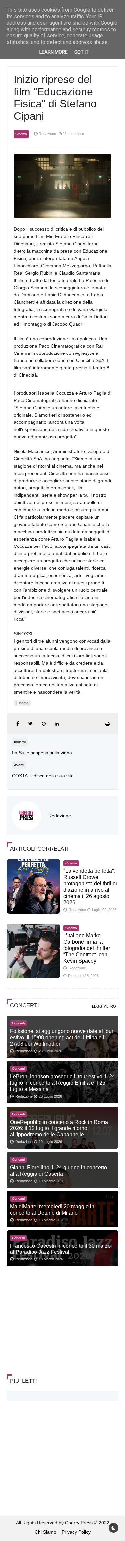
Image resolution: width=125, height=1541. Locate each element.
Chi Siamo (45, 1532)
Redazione (59, 815)
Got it (81, 52)
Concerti (18, 1023)
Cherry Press (79, 1522)
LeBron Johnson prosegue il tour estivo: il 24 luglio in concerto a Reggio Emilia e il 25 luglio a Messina (62, 1082)
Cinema (21, 134)
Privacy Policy (76, 1532)
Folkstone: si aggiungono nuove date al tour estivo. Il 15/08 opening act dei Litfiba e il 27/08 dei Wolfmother (61, 1037)
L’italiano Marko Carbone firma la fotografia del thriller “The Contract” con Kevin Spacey (86, 948)
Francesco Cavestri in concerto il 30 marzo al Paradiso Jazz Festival (60, 1249)
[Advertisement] (57, 1320)
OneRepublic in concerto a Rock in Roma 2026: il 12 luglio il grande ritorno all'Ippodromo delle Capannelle (59, 1128)
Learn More (53, 52)
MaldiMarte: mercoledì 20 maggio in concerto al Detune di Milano (52, 1209)
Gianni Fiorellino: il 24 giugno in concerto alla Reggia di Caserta (58, 1170)
